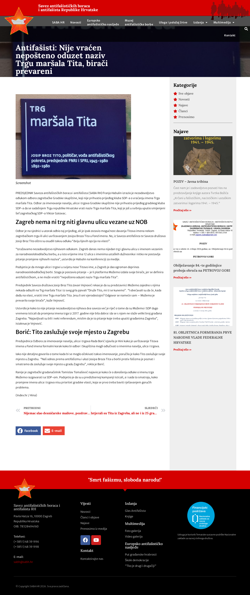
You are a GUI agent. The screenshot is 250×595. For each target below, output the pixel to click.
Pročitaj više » (182, 210)
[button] (246, 29)
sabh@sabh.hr (23, 562)
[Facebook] (85, 540)
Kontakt (230, 35)
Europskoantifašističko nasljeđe (103, 22)
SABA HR (58, 22)
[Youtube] (96, 540)
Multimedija (222, 22)
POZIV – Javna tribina (190, 181)
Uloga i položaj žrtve (173, 22)
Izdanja (198, 22)
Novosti (75, 22)
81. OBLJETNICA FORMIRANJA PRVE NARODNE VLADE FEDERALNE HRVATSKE (202, 337)
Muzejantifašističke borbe (139, 22)
